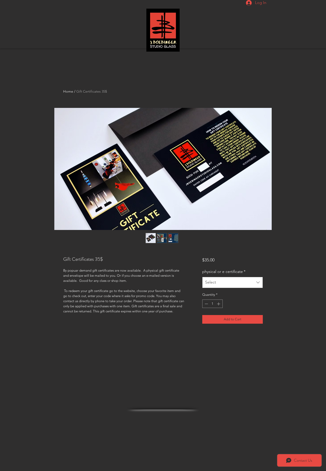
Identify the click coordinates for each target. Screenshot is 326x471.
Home (68, 91)
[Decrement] (206, 304)
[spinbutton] (212, 304)
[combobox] (232, 282)
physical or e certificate (223, 271)
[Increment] (219, 304)
